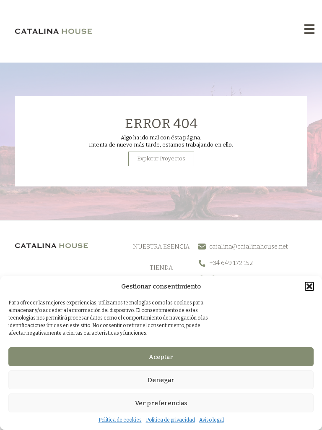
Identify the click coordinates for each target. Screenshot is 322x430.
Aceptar (161, 357)
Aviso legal (211, 420)
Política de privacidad (170, 420)
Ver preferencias (161, 403)
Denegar (161, 380)
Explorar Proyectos (161, 158)
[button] (309, 286)
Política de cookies (120, 420)
